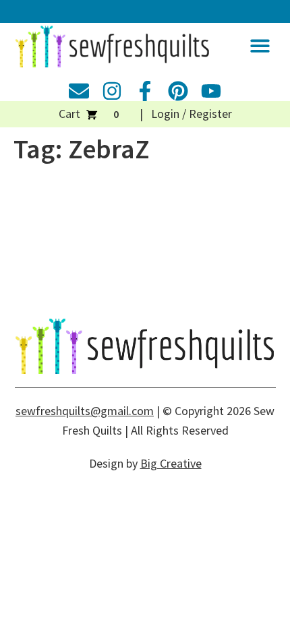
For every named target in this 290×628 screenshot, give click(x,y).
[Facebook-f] (145, 91)
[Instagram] (112, 91)
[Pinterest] (178, 91)
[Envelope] (79, 91)
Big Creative (171, 463)
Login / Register (191, 113)
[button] (260, 45)
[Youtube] (211, 91)
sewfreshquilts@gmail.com (85, 410)
